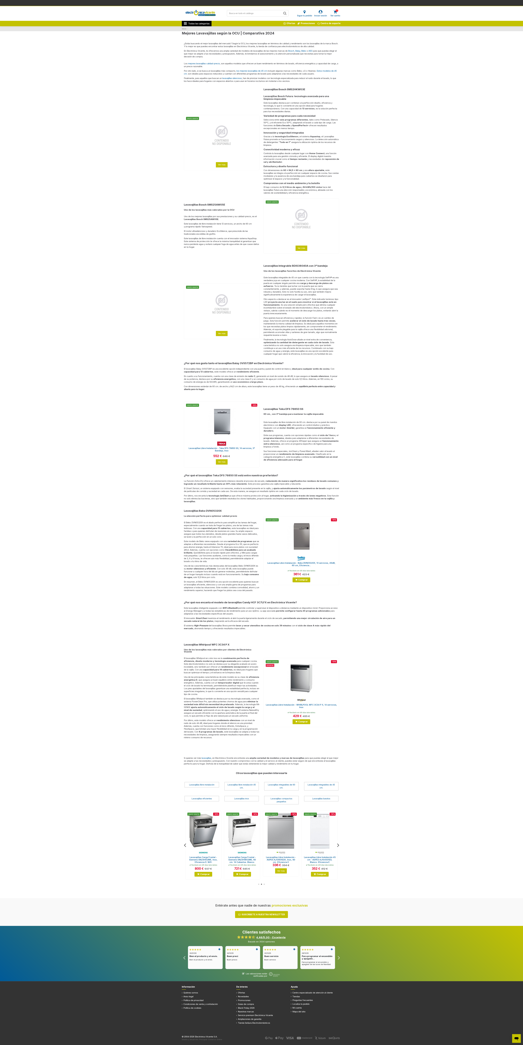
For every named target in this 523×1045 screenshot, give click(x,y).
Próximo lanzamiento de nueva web (261, 2)
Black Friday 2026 (246, 1008)
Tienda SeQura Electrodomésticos (254, 1023)
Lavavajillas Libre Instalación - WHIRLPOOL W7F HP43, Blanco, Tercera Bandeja (281, 859)
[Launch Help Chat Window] (516, 1038)
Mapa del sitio (298, 1011)
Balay (297, 51)
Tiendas (296, 996)
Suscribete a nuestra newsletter (263, 914)
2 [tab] (261, 884)
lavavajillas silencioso (232, 78)
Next (337, 845)
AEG (310, 51)
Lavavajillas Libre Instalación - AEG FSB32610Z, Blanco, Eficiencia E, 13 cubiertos (320, 859)
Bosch (291, 51)
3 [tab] (264, 884)
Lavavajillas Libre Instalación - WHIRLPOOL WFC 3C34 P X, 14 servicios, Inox (301, 706)
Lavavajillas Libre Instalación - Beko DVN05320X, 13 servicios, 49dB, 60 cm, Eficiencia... (301, 564)
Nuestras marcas (246, 1011)
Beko (303, 51)
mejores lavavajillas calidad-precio (204, 63)
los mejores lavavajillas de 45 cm (251, 71)
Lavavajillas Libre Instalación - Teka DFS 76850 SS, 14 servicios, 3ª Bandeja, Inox (222, 449)
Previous (185, 845)
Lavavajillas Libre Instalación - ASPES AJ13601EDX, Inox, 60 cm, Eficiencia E (203, 859)
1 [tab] (258, 884)
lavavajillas (206, 758)
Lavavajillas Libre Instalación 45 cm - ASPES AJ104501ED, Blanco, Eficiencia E (242, 859)
